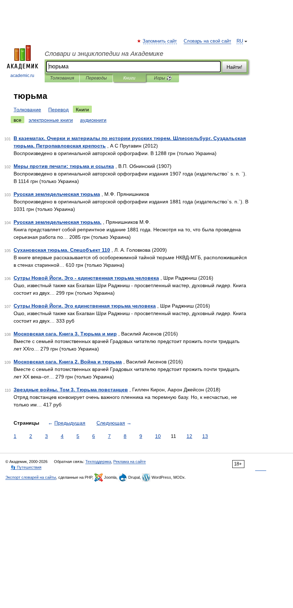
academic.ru (22, 75)
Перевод (58, 109)
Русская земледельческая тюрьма (57, 194)
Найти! (234, 67)
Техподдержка (98, 461)
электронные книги (51, 120)
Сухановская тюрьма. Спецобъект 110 (62, 250)
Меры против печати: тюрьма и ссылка (64, 166)
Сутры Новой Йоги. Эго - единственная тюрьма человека (86, 278)
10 (158, 436)
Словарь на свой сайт (207, 41)
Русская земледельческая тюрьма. (57, 222)
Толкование (27, 109)
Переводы (96, 78)
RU (240, 41)
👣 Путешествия (26, 467)
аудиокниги (93, 120)
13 (205, 436)
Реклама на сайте (129, 461)
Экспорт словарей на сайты (30, 477)
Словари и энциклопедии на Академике (104, 53)
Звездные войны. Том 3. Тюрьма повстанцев (71, 389)
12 (189, 436)
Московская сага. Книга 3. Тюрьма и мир (65, 334)
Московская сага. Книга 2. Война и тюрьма (68, 362)
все (17, 120)
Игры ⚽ (163, 78)
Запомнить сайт (160, 41)
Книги (129, 78)
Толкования (62, 78)
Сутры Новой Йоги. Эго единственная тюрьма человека (85, 306)
